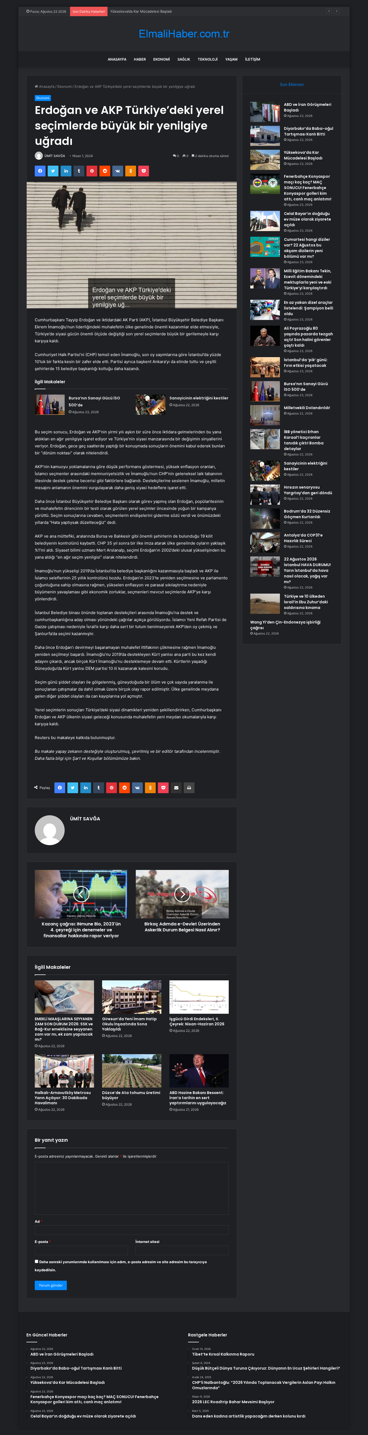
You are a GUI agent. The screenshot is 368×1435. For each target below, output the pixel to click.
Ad (38, 1221)
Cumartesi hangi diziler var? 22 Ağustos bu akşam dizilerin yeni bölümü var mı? (307, 248)
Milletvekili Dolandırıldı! (307, 407)
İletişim (252, 59)
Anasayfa (117, 59)
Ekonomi (161, 59)
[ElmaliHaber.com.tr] (184, 33)
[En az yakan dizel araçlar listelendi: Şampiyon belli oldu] (265, 310)
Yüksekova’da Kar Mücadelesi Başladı (141, 11)
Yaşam (231, 59)
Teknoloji (208, 59)
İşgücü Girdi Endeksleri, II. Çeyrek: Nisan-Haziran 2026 (196, 1021)
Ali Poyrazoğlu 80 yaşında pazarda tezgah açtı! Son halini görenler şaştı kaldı (308, 337)
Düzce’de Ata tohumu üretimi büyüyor (131, 1095)
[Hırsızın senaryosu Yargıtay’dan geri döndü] (265, 495)
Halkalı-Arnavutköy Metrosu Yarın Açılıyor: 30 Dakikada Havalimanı (63, 1098)
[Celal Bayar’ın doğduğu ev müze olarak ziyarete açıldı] (265, 221)
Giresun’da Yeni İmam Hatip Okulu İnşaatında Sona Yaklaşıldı (129, 1024)
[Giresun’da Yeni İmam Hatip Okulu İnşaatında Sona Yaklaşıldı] (131, 997)
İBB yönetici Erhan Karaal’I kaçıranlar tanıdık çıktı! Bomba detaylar (304, 440)
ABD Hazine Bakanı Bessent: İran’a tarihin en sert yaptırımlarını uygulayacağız (197, 1098)
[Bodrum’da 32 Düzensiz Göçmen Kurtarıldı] (265, 518)
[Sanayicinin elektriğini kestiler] (150, 405)
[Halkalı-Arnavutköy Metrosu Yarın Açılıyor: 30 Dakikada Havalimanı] (64, 1071)
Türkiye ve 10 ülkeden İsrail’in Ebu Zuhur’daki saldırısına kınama (306, 602)
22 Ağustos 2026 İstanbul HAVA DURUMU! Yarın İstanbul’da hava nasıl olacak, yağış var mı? (307, 570)
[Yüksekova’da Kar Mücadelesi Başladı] (265, 160)
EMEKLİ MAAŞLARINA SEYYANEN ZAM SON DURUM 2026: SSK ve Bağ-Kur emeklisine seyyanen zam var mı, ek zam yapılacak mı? (64, 1029)
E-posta (43, 1241)
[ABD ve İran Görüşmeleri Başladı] (265, 112)
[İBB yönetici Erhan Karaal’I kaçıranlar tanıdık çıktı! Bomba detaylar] (265, 439)
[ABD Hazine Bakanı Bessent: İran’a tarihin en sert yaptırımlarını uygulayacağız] (199, 1071)
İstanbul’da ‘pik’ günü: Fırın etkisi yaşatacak (306, 362)
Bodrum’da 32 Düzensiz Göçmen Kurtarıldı (307, 514)
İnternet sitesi (147, 1241)
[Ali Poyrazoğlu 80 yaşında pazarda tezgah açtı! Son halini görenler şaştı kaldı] (265, 336)
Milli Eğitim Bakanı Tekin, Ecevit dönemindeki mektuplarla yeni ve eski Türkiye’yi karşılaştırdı (307, 279)
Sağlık (184, 59)
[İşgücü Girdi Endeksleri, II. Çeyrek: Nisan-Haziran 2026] (199, 997)
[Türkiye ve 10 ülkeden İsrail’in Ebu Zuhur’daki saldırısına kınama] (265, 604)
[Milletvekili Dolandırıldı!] (265, 415)
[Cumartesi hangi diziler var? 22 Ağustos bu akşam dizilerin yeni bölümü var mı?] (265, 247)
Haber (140, 59)
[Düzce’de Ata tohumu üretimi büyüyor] (131, 1071)
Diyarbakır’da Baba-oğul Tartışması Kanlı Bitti (308, 131)
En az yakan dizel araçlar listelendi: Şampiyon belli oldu (308, 308)
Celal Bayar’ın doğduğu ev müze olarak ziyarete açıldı (307, 219)
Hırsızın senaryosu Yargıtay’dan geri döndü (308, 490)
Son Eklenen (292, 84)
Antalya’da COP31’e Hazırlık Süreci (303, 538)
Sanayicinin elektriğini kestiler (198, 398)
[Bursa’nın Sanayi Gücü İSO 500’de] (50, 405)
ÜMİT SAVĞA (54, 156)
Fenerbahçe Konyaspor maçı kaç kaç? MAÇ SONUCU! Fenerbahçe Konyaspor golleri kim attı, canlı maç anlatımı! (307, 188)
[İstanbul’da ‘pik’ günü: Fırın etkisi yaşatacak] (265, 367)
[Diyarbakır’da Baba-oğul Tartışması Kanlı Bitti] (265, 136)
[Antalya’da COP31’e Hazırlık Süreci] (265, 542)
